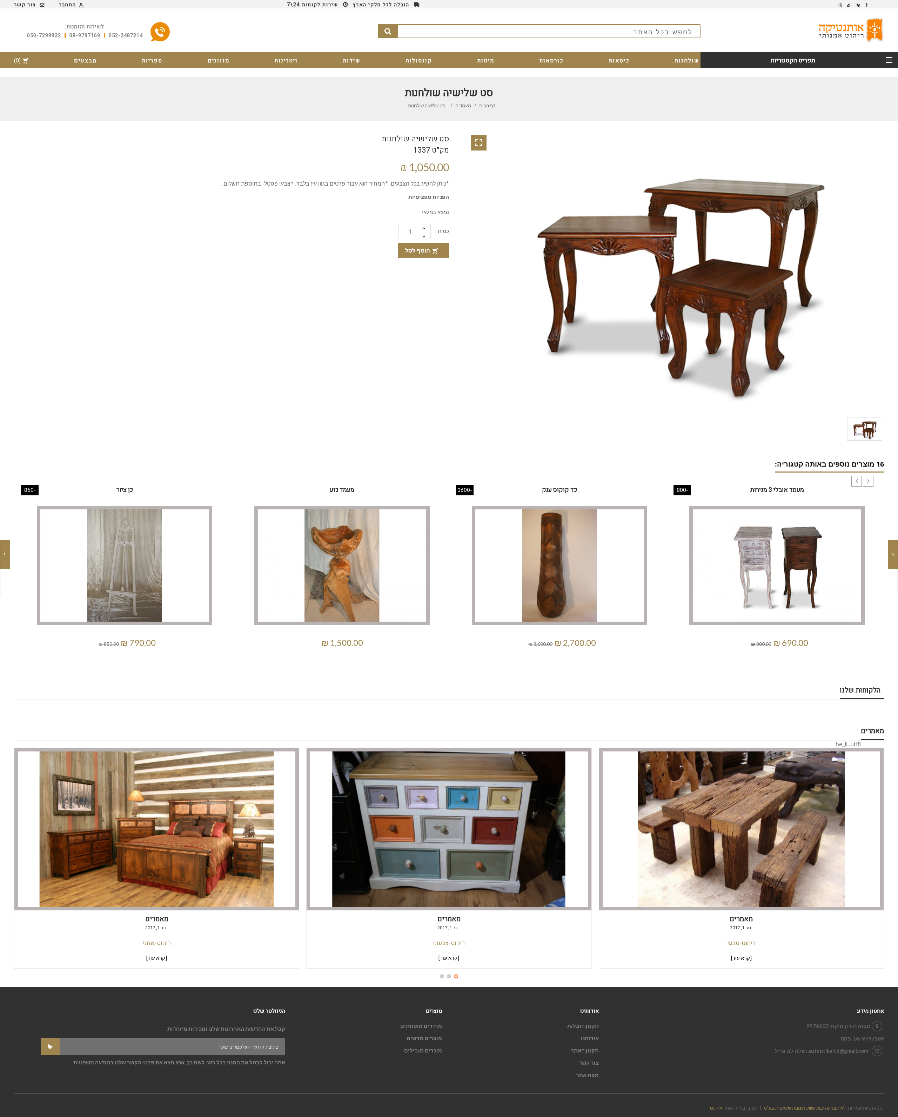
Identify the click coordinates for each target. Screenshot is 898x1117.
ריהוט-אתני (157, 943)
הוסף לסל (421, 250)
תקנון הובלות (583, 1026)
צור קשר (25, 4)
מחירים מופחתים (421, 1026)
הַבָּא (873, 476)
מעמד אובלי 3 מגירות (777, 490)
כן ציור (124, 490)
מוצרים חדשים (424, 1038)
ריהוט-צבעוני (449, 943)
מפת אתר (587, 1075)
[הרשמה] (50, 1046)
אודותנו (590, 1038)
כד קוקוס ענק (559, 490)
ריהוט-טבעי (741, 943)
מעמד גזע (342, 490)
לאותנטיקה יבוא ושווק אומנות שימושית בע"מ (805, 1108)
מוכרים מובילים (423, 1050)
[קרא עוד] (156, 958)
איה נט (716, 1108)
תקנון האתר (585, 1050)
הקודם (862, 476)
